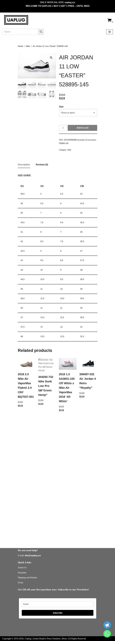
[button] (51, 57)
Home (20, 46)
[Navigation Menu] (109, 31)
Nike (28, 46)
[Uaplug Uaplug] (16, 20)
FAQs (20, 582)
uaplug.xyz (70, 2)
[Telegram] (107, 625)
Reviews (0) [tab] (42, 164)
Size (61, 106)
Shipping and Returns (27, 577)
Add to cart (82, 128)
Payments (22, 572)
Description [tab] (24, 164)
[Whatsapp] (107, 633)
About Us (22, 567)
